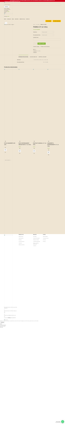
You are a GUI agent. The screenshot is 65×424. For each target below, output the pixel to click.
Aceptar (2, 322)
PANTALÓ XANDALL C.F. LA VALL (39, 143)
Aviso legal (34, 236)
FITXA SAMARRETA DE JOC (9, 143)
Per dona (44, 241)
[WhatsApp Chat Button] (62, 421)
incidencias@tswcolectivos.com (49, 0)
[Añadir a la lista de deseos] (5, 147)
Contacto (34, 245)
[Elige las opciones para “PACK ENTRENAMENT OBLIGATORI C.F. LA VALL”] (20, 151)
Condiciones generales (36, 241)
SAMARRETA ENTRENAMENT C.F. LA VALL (53, 144)
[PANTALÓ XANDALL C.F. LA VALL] (39, 104)
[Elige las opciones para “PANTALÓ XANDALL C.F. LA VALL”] (34, 151)
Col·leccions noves (45, 238)
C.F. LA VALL (38, 24)
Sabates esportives (21, 244)
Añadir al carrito (41, 43)
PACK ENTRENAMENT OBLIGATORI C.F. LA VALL (25, 143)
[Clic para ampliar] (6, 23)
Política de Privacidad (36, 238)
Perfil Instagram (45, 236)
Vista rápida (5, 152)
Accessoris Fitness (21, 241)
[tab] (23, 56)
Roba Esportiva (21, 236)
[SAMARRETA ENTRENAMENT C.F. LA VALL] (54, 104)
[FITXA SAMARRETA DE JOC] (11, 104)
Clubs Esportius (21, 238)
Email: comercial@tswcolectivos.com (10, 315)
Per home (44, 239)
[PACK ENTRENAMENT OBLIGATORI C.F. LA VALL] (25, 104)
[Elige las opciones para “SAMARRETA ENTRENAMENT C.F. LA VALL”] (48, 152)
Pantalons (20, 239)
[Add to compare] (5, 141)
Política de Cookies (36, 239)
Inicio (34, 24)
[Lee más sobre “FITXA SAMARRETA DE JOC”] (5, 150)
